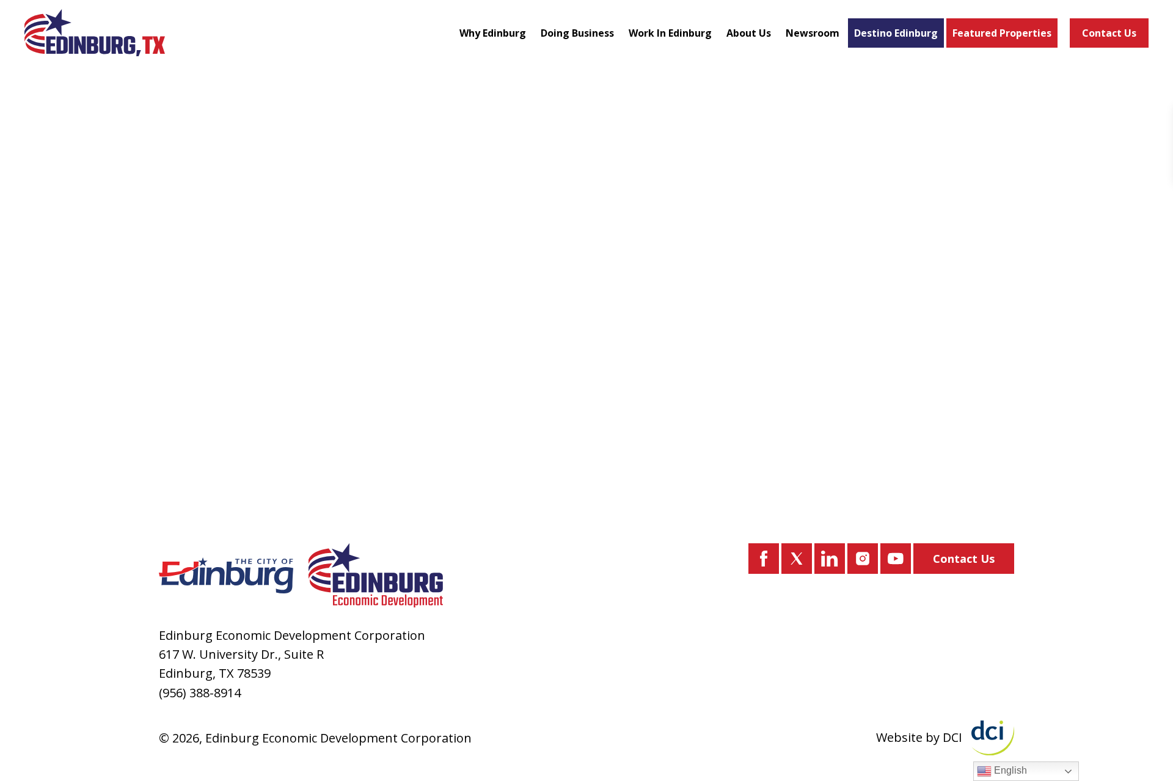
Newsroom (812, 33)
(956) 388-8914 (200, 692)
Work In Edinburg (670, 33)
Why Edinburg (492, 33)
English (1009, 770)
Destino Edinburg (896, 33)
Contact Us (1109, 33)
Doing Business (577, 33)
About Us (748, 33)
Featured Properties (1001, 33)
